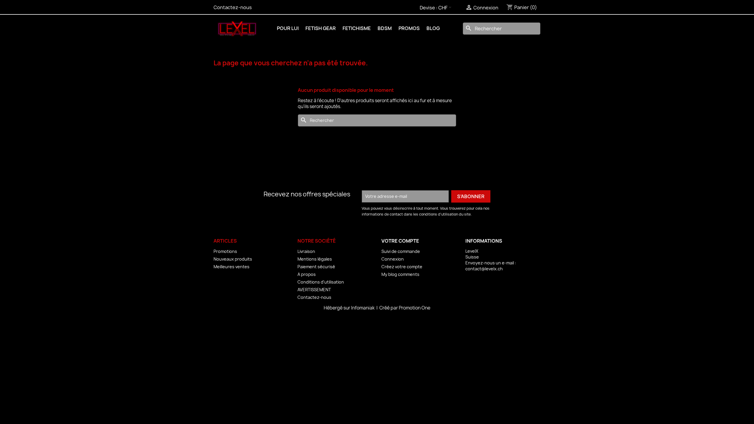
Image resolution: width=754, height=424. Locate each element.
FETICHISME (357, 28)
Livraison (306, 251)
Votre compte (400, 241)
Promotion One (414, 308)
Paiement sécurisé (316, 266)
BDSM (385, 28)
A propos (306, 274)
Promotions (225, 251)
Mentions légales (314, 259)
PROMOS (409, 28)
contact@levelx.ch (484, 268)
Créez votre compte (401, 266)
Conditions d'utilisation (320, 282)
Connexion (392, 259)
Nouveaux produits (233, 259)
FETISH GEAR (320, 28)
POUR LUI (288, 28)
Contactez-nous (233, 7)
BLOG (433, 28)
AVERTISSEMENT (314, 289)
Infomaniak (363, 308)
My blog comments (400, 274)
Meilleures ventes (231, 266)
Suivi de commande (400, 251)
